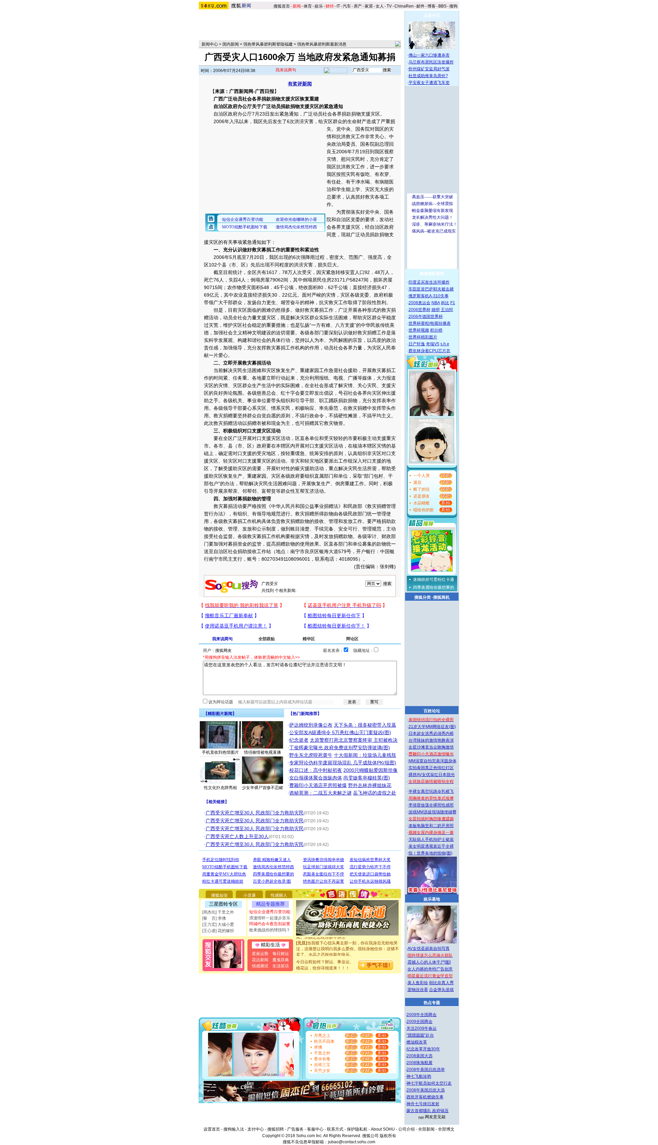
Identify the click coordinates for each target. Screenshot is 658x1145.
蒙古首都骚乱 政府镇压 (427, 1110)
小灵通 (249, 895)
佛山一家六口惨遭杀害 (429, 55)
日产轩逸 (417, 344)
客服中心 (315, 1129)
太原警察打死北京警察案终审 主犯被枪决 (354, 740)
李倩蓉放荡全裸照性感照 (431, 805)
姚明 (435, 309)
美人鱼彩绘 (417, 982)
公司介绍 (406, 1129)
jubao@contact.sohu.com (351, 1142)
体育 (308, 6)
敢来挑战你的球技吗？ (269, 930)
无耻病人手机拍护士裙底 (431, 839)
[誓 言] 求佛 (214, 918)
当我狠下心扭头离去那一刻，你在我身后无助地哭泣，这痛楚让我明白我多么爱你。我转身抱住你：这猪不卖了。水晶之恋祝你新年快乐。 (347, 940)
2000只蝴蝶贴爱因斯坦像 (370, 770)
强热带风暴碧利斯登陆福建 (268, 44)
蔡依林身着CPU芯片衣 (429, 350)
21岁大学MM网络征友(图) (432, 726)
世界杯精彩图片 (423, 337)
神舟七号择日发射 (422, 1103)
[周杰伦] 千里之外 (218, 912)
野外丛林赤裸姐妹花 (369, 785)
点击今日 (432, 15)
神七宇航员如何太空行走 (429, 1083)
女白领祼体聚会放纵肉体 (315, 777)
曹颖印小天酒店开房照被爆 (318, 785)
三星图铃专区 (223, 904)
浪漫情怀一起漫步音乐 (269, 918)
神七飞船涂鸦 (418, 1076)
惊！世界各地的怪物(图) (430, 853)
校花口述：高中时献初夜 (315, 770)
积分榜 (436, 330)
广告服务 (295, 1129)
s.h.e (444, 344)
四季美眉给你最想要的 (433, 587)
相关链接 (216, 801)
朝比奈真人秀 (441, 982)
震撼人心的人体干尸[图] (429, 962)
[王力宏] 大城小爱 (218, 924)
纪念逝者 (298, 740)
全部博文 (446, 1129)
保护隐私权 (357, 1129)
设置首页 (212, 1129)
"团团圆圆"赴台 (420, 1035)
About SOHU (383, 1129)
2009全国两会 (419, 1021)
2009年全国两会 (421, 1014)
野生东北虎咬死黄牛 (310, 755)
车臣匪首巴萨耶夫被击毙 (431, 289)
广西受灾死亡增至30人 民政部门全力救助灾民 (255, 812)
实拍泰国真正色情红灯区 (431, 767)
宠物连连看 (417, 989)
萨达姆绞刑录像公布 (310, 725)
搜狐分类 (422, 597)
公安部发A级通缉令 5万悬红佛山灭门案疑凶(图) (340, 732)
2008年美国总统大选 (425, 1090)
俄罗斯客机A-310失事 (429, 296)
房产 (358, 6)
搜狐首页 (281, 6)
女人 (380, 6)
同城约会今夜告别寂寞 (269, 923)
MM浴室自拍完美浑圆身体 (432, 761)
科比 (445, 302)
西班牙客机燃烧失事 (424, 1097)
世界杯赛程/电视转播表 (430, 323)
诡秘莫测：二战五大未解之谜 (320, 793)
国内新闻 (230, 44)
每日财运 (280, 953)
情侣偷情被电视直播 (262, 752)
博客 (431, 6)
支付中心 (255, 1129)
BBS (442, 6)
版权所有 (388, 1135)
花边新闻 (260, 959)
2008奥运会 (419, 302)
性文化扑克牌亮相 (220, 787)
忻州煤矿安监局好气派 (429, 69)
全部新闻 (426, 1129)
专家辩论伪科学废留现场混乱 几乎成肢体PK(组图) (342, 762)
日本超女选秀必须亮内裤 (431, 733)
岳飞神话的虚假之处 (374, 793)
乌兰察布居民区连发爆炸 (431, 62)
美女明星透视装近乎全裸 (431, 846)
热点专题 (432, 1002)
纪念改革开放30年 (423, 1049)
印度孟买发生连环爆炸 (429, 282)
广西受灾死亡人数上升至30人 (237, 836)
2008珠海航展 (419, 1062)
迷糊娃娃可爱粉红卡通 (433, 579)
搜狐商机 (441, 597)
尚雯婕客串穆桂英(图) (366, 777)
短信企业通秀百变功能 (269, 911)
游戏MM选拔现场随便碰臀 (432, 812)
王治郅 (447, 309)
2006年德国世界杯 (426, 316)
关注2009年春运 (421, 1028)
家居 (369, 6)
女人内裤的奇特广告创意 (430, 969)
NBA (435, 302)
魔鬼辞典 (280, 959)
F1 (452, 302)
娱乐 (319, 6)
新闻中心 (210, 44)
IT (338, 6)
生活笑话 (280, 966)
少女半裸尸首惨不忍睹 (262, 787)
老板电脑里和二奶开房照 (431, 825)
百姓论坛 (432, 710)
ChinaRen (404, 6)
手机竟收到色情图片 (220, 752)
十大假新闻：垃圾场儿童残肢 (365, 755)
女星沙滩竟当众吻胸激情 (431, 747)
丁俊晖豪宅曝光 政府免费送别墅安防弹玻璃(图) (339, 747)
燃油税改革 (416, 1042)
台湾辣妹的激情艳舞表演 (431, 740)
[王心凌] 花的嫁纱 (218, 930)
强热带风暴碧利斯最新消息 (321, 44)
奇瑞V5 (432, 344)
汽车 (347, 6)
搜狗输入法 (233, 1129)
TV (389, 6)
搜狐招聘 (275, 1129)
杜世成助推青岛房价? (428, 75)
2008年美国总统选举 (425, 1069)
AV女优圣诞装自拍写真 (428, 948)
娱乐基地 (432, 899)
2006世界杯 (419, 309)
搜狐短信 (219, 895)
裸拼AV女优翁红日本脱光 (432, 774)
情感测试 (260, 966)
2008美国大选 (419, 1055)
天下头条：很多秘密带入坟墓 (365, 725)
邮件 (420, 6)
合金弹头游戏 (441, 989)
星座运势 (260, 953)
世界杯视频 (419, 330)
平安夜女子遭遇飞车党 (429, 82)
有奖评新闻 (300, 83)
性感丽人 (279, 895)
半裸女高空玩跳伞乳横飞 (431, 791)
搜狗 (454, 6)
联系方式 (335, 1129)
